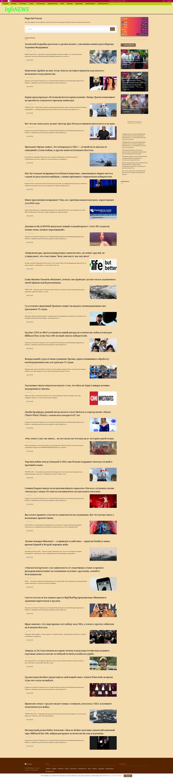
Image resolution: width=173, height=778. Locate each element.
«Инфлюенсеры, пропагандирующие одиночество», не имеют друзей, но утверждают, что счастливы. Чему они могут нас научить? (134, 136)
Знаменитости (53, 4)
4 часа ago (29, 51)
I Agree (127, 776)
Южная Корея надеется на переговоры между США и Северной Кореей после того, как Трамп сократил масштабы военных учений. (134, 82)
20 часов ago (30, 260)
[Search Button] (112, 29)
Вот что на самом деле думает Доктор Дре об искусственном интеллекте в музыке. (70, 123)
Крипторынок (90, 4)
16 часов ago (30, 180)
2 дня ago (29, 521)
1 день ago (29, 366)
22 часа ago (29, 339)
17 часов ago (30, 233)
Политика (22, 4)
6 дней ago (126, 67)
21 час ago (29, 286)
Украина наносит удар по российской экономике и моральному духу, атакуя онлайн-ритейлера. (134, 61)
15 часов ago (30, 153)
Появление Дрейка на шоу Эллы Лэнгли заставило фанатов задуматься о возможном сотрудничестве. (134, 158)
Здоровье (79, 4)
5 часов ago (29, 77)
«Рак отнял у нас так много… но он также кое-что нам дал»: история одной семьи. (69, 438)
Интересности (103, 4)
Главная (5, 4)
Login (163, 1)
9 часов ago (29, 104)
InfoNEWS (17, 9)
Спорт (31, 4)
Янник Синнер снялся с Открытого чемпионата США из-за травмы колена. (134, 107)
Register (169, 1)
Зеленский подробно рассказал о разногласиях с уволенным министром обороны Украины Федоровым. (134, 151)
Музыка (69, 4)
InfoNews (31, 768)
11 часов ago (30, 127)
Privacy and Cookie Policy (115, 776)
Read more (29, 60)
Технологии (40, 4)
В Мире (13, 4)
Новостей (35, 770)
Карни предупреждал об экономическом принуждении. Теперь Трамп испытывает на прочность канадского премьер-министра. (135, 165)
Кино (62, 4)
